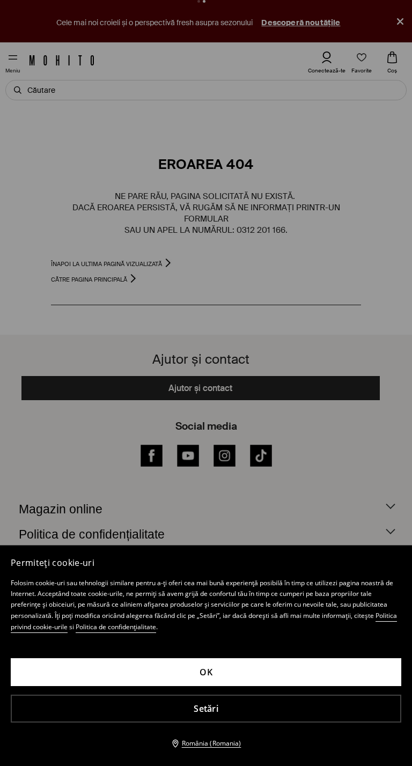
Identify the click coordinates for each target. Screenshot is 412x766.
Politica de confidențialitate (116, 626)
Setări (206, 709)
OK (206, 672)
